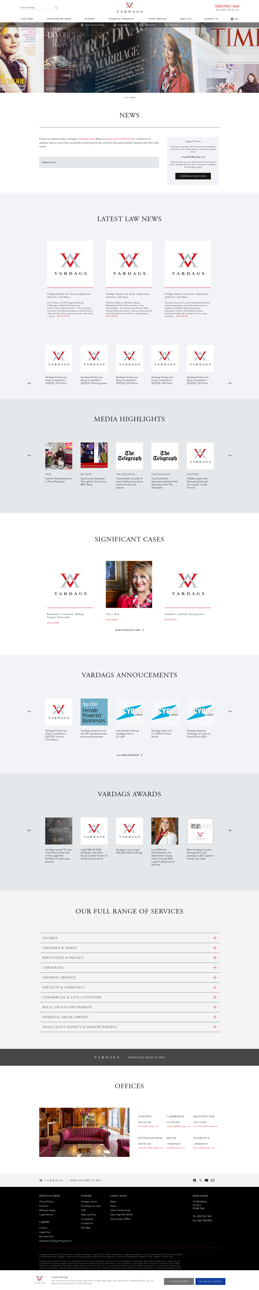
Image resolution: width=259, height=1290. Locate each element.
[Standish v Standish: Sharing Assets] (188, 584)
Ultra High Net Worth (121, 1214)
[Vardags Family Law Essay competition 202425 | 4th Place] (129, 264)
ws (110, 138)
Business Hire (46, 1236)
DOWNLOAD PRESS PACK (193, 176)
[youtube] (206, 1180)
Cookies (43, 1205)
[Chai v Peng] (129, 584)
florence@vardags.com (204, 1147)
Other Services (157, 19)
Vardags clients (89, 1201)
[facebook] (194, 1180)
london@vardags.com (148, 1126)
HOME (126, 98)
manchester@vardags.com (206, 1126)
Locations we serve (58, 19)
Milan (171, 1138)
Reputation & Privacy (62, 958)
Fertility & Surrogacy (63, 987)
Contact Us (211, 19)
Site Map (86, 1227)
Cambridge (176, 1116)
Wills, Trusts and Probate (67, 1007)
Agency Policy (88, 1214)
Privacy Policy (46, 1201)
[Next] (229, 383)
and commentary (121, 138)
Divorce (90, 19)
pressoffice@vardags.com (193, 156)
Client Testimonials (120, 1210)
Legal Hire (44, 1232)
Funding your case (91, 1205)
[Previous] (29, 383)
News (132, 98)
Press (113, 1205)
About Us (185, 19)
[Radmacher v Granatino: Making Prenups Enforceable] (70, 584)
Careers (43, 1227)
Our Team (27, 19)
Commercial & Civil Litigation (71, 997)
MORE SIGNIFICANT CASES (128, 630)
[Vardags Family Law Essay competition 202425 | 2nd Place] (188, 264)
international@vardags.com (151, 1147)
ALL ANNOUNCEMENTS (128, 755)
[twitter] (200, 1180)
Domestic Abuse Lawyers (65, 1017)
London (145, 1116)
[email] (212, 1180)
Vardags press (87, 138)
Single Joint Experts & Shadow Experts (79, 1027)
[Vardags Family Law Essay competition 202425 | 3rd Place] (70, 264)
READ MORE (63, 316)
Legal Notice (46, 1214)
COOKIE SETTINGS (179, 1281)
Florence (202, 1138)
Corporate (52, 968)
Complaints (87, 1218)
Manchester (204, 1116)
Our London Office (120, 1218)
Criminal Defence (59, 977)
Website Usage (47, 1210)
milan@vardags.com (176, 1147)
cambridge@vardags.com (179, 1126)
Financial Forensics (121, 19)
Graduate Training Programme (55, 1240)
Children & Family (59, 948)
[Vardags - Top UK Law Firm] (129, 11)
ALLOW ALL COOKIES (210, 1281)
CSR (83, 1210)
